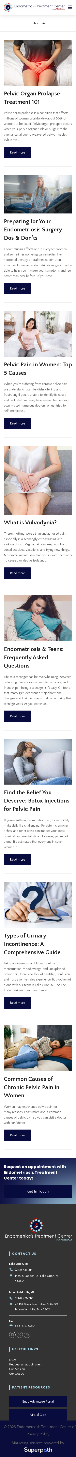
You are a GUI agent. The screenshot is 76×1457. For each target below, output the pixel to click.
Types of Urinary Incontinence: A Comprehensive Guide (32, 944)
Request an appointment (25, 1364)
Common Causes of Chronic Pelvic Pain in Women (31, 1087)
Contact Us (16, 1373)
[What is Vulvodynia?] (38, 480)
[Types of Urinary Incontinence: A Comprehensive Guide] (38, 904)
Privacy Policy (38, 1434)
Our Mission (17, 1369)
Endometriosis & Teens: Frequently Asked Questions (34, 657)
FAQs (12, 1360)
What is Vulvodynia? (30, 522)
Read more (17, 152)
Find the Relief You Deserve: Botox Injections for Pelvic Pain (36, 801)
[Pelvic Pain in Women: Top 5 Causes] (38, 333)
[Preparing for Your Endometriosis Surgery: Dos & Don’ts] (38, 194)
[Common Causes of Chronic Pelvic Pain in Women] (38, 1048)
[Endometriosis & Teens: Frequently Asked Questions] (38, 618)
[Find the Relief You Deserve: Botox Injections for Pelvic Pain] (38, 761)
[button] (70, 7)
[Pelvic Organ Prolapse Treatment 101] (38, 62)
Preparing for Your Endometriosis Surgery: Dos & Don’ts (34, 229)
